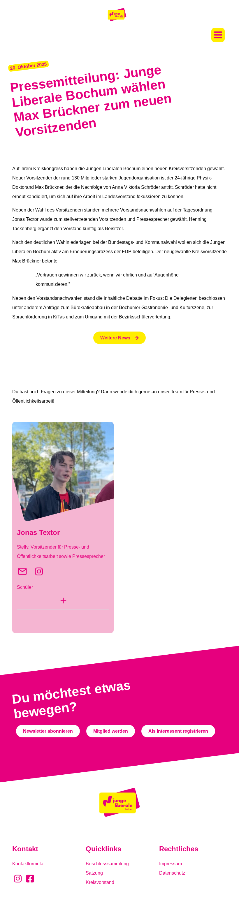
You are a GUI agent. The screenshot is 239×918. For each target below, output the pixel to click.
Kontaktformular (28, 863)
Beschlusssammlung (107, 863)
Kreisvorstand (100, 882)
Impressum (170, 863)
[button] (218, 35)
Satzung (94, 873)
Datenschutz (172, 873)
